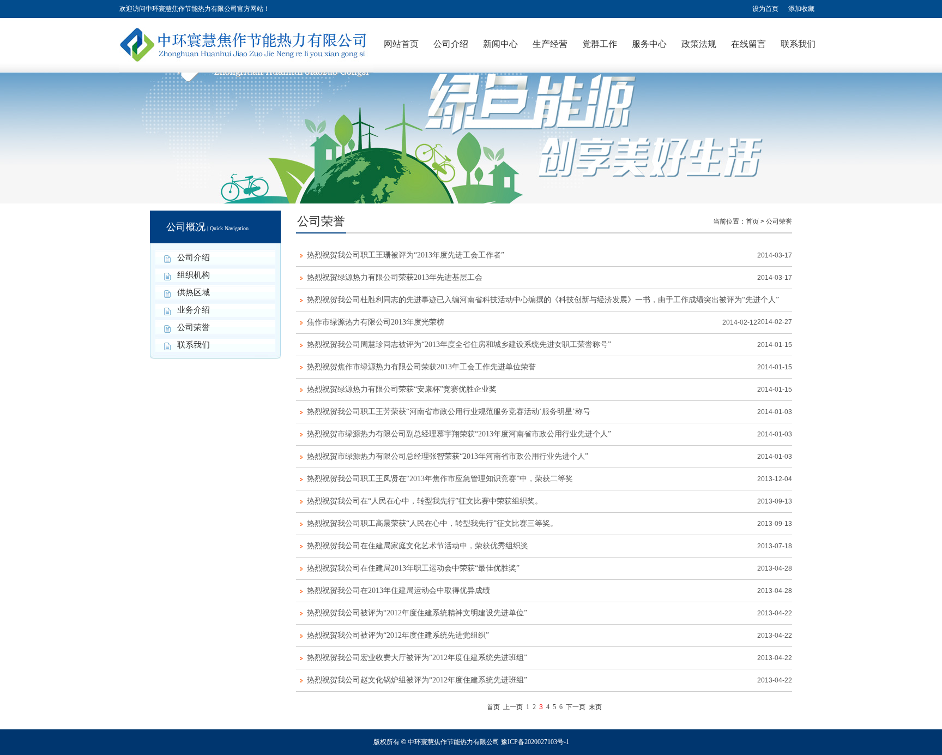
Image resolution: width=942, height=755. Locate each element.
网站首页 (401, 44)
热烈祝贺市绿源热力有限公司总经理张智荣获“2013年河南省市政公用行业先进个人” (447, 456)
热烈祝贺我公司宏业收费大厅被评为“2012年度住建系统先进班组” (417, 658)
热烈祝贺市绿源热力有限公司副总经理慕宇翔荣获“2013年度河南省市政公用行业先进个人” (459, 434)
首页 (752, 221)
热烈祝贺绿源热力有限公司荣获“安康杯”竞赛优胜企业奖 (402, 389)
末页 (595, 707)
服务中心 (649, 44)
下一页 (575, 707)
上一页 (513, 707)
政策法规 (698, 44)
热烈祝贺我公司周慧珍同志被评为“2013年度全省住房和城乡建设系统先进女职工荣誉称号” (459, 344)
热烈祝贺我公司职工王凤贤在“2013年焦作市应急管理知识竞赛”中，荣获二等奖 (440, 479)
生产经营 (550, 44)
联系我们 (798, 44)
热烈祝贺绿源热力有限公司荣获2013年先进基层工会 (394, 277)
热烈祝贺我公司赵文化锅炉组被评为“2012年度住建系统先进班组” (417, 680)
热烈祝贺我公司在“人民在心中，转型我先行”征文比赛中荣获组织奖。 (424, 501)
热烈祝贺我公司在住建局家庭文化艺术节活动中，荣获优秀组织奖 (417, 546)
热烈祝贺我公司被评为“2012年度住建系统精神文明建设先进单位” (417, 613)
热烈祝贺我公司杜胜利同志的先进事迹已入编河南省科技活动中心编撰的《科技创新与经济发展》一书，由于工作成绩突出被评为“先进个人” (543, 300)
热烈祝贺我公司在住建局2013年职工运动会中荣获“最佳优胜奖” (413, 568)
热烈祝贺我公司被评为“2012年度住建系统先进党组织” (398, 635)
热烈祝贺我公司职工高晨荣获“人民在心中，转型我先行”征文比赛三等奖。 (432, 523)
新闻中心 (500, 44)
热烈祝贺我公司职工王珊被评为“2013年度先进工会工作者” (405, 255)
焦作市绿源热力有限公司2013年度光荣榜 (375, 322)
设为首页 (765, 9)
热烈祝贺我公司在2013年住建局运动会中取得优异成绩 (398, 590)
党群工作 (599, 44)
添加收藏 (801, 9)
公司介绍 (450, 44)
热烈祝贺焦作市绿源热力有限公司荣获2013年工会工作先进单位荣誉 (421, 367)
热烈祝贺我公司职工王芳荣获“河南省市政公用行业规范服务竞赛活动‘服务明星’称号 (448, 412)
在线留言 (748, 44)
